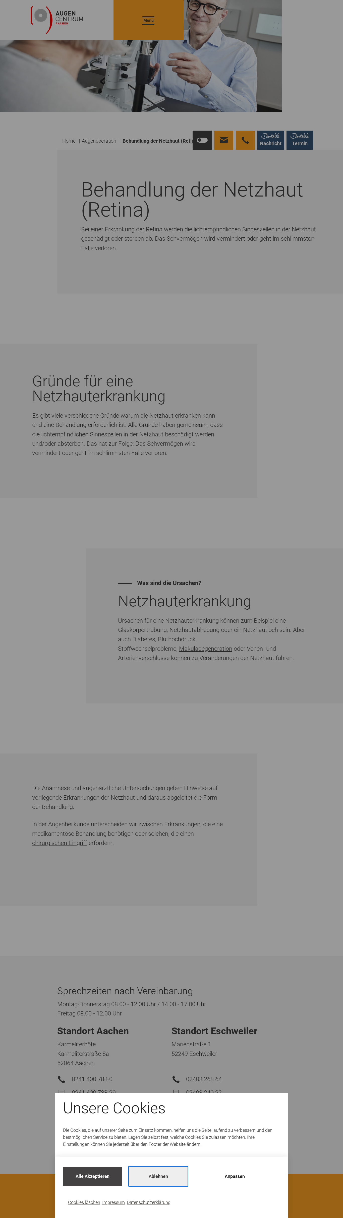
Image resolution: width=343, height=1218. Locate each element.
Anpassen (235, 1176)
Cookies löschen (84, 1202)
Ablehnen (158, 1176)
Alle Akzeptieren (92, 1176)
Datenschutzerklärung (148, 1202)
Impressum (113, 1202)
